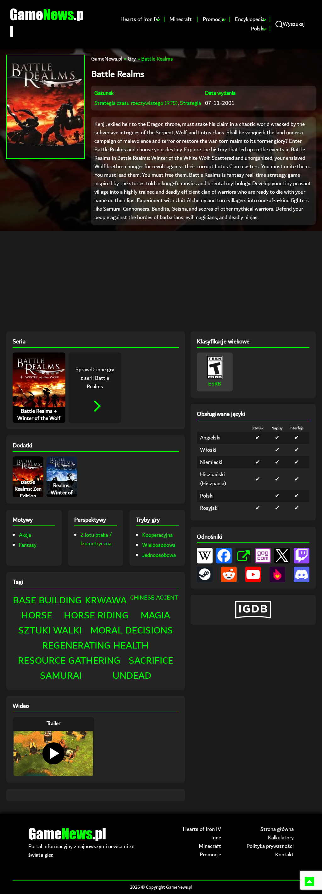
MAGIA (155, 615)
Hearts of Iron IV (139, 19)
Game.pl (47, 23)
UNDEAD (132, 676)
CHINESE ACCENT (154, 598)
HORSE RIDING (96, 615)
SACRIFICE (151, 661)
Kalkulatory (281, 837)
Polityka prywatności (270, 846)
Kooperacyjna (157, 535)
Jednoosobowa (159, 555)
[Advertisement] (161, 281)
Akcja (25, 535)
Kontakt (284, 854)
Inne (216, 837)
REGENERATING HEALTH (95, 646)
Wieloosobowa (158, 545)
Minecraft (180, 19)
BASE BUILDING (47, 600)
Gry (132, 58)
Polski (257, 28)
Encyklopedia (249, 19)
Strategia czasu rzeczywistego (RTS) (136, 103)
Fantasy (27, 545)
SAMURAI (61, 676)
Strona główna (277, 829)
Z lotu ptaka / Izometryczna (96, 539)
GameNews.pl (106, 58)
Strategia (190, 103)
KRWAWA (106, 600)
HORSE (36, 615)
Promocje (213, 19)
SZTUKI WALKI (50, 630)
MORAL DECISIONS (131, 630)
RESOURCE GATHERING (69, 661)
